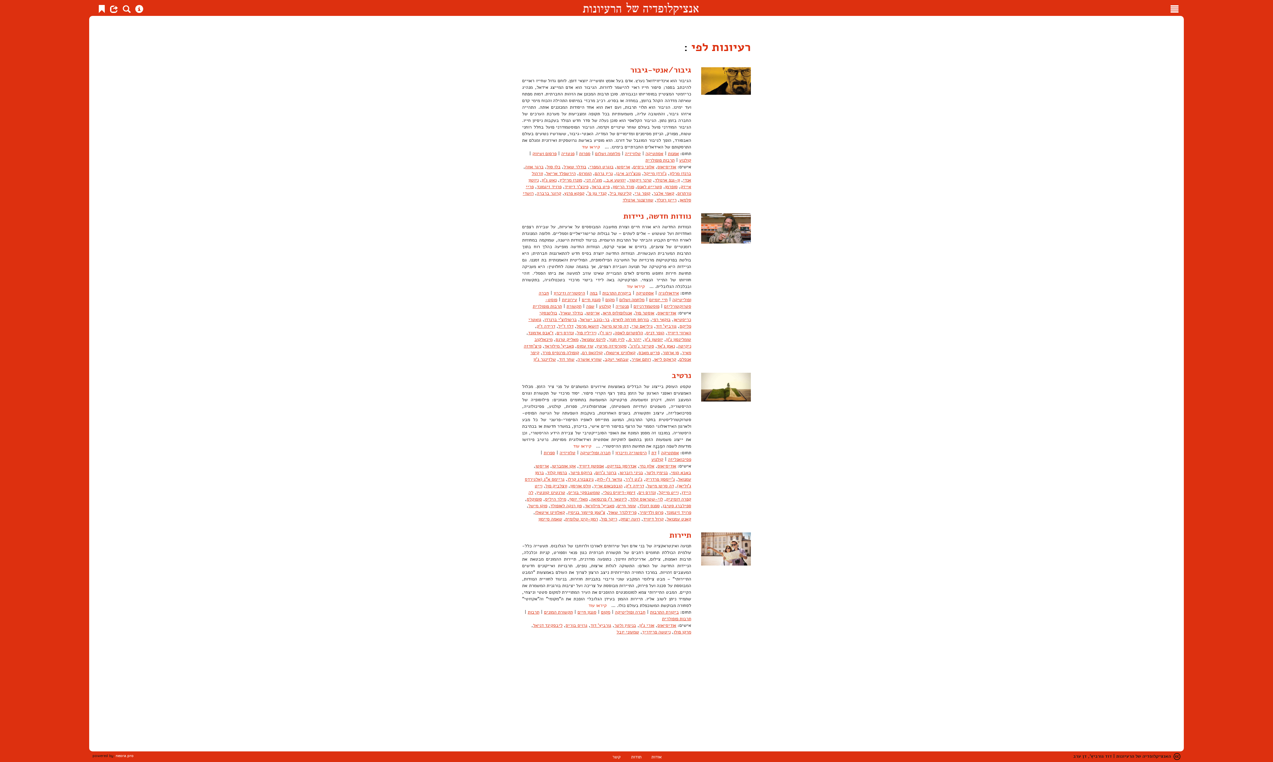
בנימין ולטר (657, 472)
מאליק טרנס (567, 339)
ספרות (584, 153)
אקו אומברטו (564, 466)
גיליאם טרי (642, 326)
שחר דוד (567, 359)
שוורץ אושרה (589, 359)
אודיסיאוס (666, 167)
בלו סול (554, 167)
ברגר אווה (534, 167)
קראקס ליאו (665, 359)
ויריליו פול (586, 333)
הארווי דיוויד (679, 333)
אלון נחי (646, 466)
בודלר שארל (575, 167)
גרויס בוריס (576, 625)
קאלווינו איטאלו (621, 353)
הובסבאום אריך (608, 486)
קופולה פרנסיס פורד (560, 353)
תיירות (680, 535)
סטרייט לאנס (649, 187)
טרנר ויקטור (640, 180)
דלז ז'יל (566, 326)
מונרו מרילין (571, 180)
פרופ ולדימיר (651, 512)
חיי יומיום (658, 300)
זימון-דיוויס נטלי (619, 492)
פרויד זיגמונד (549, 187)
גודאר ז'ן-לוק (609, 479)
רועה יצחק (630, 519)
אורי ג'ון (646, 625)
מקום (610, 300)
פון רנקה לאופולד (566, 506)
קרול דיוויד (653, 519)
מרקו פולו (682, 632)
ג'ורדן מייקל (655, 173)
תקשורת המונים (558, 612)
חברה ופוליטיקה (595, 453)
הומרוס (585, 173)
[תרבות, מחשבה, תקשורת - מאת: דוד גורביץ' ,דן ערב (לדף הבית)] (640, 8)
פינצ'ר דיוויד (576, 187)
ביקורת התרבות (616, 293)
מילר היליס (555, 499)
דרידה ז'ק (546, 326)
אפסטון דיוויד (591, 466)
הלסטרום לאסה (629, 333)
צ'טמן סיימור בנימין (586, 512)
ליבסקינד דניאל (548, 625)
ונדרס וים (565, 333)
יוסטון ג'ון (653, 339)
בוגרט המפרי (601, 167)
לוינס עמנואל (593, 339)
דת (653, 453)
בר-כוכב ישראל (595, 319)
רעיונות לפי (719, 47)
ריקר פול (609, 519)
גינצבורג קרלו (581, 479)
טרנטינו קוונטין (550, 492)
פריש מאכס (649, 353)
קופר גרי (642, 193)
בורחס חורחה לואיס (631, 319)
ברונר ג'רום (606, 472)
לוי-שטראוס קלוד (646, 499)
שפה (590, 306)
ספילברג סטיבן (677, 506)
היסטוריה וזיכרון (569, 293)
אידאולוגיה (668, 293)
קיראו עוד (591, 147)
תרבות (533, 612)
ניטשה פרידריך (656, 632)
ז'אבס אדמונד (541, 333)
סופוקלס (534, 499)
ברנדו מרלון (680, 173)
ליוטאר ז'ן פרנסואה (609, 499)
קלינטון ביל (621, 193)
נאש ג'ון (549, 180)
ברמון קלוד (557, 472)
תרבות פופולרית (660, 160)
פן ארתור (671, 353)
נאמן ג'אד (666, 346)
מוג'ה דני (593, 180)
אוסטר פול (644, 313)
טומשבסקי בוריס (584, 492)
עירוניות (569, 300)
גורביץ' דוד (666, 326)
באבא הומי (681, 472)
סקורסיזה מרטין (611, 346)
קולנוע (685, 160)
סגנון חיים (591, 300)
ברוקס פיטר (581, 472)
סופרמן (671, 187)
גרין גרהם (604, 173)
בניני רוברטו (631, 472)
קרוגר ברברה (549, 193)
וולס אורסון (580, 486)
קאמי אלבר (663, 193)
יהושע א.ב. (615, 180)
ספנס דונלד (649, 506)
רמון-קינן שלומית (581, 519)
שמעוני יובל (628, 632)
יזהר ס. (634, 339)
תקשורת (574, 306)
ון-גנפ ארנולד (667, 180)
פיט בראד (600, 187)
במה (594, 293)
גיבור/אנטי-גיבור (660, 70)
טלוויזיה (633, 153)
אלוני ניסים (643, 167)
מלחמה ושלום (607, 153)
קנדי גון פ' (597, 193)
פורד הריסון (623, 187)
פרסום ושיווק (544, 153)
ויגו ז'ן (605, 333)
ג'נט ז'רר (633, 479)
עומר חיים (626, 506)
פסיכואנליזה (679, 459)
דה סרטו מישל (615, 326)
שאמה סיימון (550, 519)
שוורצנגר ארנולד (638, 200)
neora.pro (125, 755)
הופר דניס (655, 333)
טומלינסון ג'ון (678, 339)
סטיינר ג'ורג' (642, 346)
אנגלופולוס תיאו (617, 313)
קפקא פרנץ (574, 193)
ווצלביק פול (556, 486)
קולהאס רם (592, 353)
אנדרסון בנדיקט (621, 466)
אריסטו (623, 167)
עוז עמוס (585, 346)
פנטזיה (568, 153)
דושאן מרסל (587, 326)
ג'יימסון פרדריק (660, 479)
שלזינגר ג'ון (544, 359)
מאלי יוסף (578, 499)
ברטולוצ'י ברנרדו (560, 319)
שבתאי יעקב (617, 359)
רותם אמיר (641, 359)
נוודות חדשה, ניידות (657, 216)
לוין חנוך (617, 339)
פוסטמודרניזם (646, 306)
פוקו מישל (537, 506)
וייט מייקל (669, 492)
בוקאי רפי (661, 319)
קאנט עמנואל (679, 519)
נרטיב (681, 375)
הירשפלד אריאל (561, 173)
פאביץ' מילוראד (559, 346)
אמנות (673, 153)
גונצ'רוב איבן (628, 173)
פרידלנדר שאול (622, 512)
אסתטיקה (654, 153)
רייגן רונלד (666, 200)
